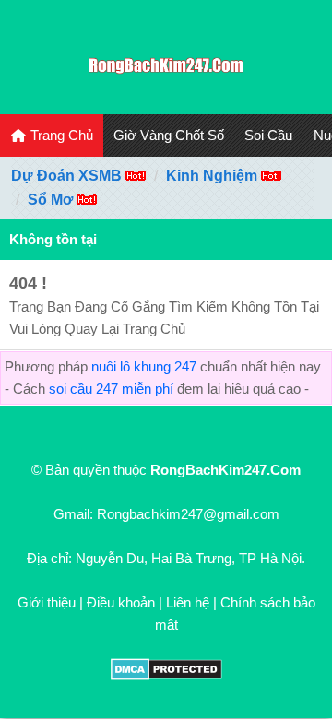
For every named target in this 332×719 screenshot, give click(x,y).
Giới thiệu (47, 602)
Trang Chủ (60, 135)
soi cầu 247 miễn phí (111, 388)
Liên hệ (187, 602)
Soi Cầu (268, 135)
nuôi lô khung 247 (143, 366)
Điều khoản (121, 602)
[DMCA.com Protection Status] (166, 675)
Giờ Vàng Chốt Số (168, 135)
